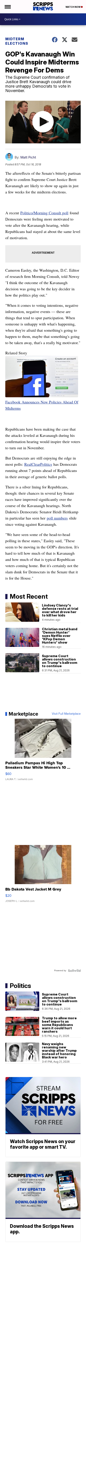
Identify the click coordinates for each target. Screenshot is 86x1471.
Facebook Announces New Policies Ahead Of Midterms (41, 405)
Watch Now (73, 7)
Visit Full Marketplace (66, 713)
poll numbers (57, 518)
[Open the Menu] (7, 6)
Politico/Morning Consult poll (44, 212)
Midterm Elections (16, 41)
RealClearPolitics (38, 464)
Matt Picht (28, 157)
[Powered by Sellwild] (74, 970)
